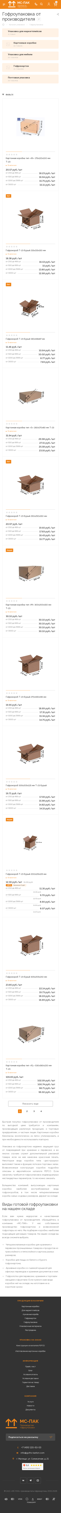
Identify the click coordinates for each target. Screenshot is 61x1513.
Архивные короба (30, 1314)
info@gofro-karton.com (32, 1453)
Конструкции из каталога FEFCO (30, 1345)
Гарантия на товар (30, 1382)
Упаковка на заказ (31, 1340)
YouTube (38, 1480)
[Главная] (3, 24)
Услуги (31, 1402)
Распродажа (30, 1330)
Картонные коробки (30, 1306)
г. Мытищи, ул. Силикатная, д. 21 (33, 1459)
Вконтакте (23, 1480)
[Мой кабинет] (48, 4)
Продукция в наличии (30, 1301)
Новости (30, 1406)
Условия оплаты (30, 1374)
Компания (30, 1396)
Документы (30, 1410)
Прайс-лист (30, 1366)
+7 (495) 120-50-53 (31, 1447)
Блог (30, 1370)
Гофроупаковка (30, 1322)
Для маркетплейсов (30, 1310)
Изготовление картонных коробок (30, 1351)
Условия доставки (30, 1378)
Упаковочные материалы (30, 1326)
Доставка (30, 1386)
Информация (30, 1361)
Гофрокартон (30, 1318)
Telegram (31, 1480)
